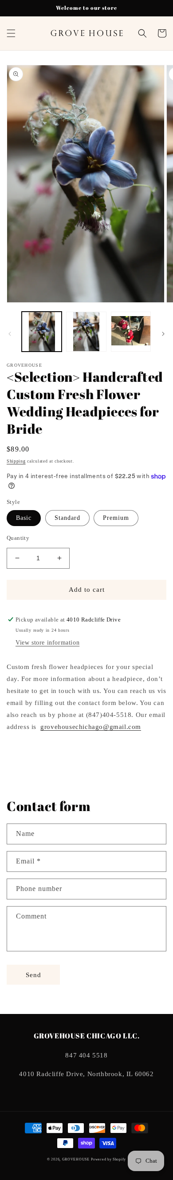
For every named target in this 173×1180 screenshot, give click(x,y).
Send (33, 974)
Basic (23, 518)
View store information (47, 642)
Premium (116, 518)
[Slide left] (10, 334)
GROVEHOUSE (76, 1159)
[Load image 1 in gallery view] (42, 332)
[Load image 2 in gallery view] (86, 332)
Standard (67, 518)
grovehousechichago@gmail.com (90, 726)
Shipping (16, 461)
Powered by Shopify (108, 1159)
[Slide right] (163, 334)
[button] (11, 33)
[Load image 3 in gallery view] (131, 332)
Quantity (18, 538)
